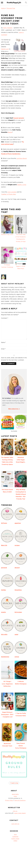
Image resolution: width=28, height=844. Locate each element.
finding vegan (15, 838)
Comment (4, 318)
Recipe (10, 132)
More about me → (14, 409)
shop (15, 834)
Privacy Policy (9, 800)
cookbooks (15, 836)
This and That (10, 8)
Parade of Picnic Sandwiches (10, 154)
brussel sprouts (18, 118)
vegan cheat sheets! (20, 813)
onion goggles (11, 192)
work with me (15, 824)
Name (3, 342)
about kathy (15, 794)
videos (15, 840)
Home (3, 8)
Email (3, 349)
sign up (15, 811)
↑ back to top (14, 783)
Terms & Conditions (20, 800)
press (15, 796)
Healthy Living (21, 184)
